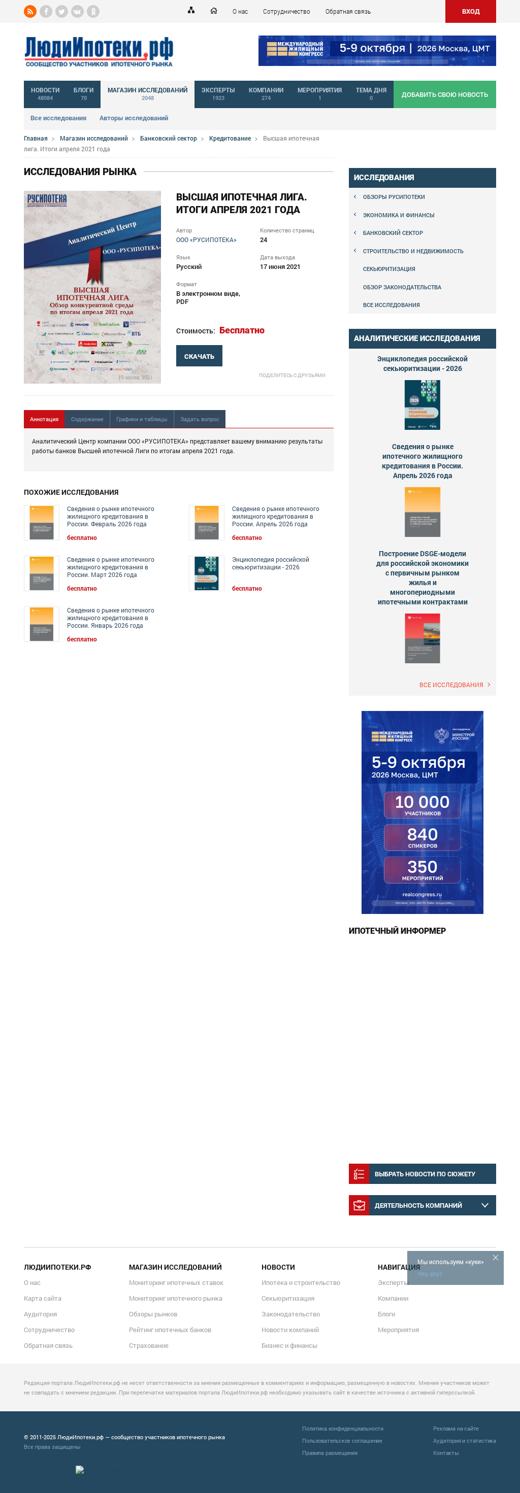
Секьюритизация (389, 269)
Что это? (429, 1274)
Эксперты (393, 1282)
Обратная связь (348, 11)
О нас (240, 11)
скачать (199, 356)
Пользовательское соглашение (342, 1440)
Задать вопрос (199, 419)
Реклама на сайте (456, 1428)
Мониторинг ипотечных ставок (176, 1282)
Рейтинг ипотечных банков (170, 1329)
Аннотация (44, 419)
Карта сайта (42, 1298)
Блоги (386, 1313)
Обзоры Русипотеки (394, 196)
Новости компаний (290, 1329)
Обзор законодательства (402, 287)
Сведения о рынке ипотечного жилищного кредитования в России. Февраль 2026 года (110, 516)
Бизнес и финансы (289, 1345)
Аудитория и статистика (464, 1440)
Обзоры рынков (153, 1313)
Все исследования (58, 117)
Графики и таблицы (142, 419)
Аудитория (40, 1313)
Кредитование (230, 138)
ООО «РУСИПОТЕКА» (206, 239)
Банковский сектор (168, 138)
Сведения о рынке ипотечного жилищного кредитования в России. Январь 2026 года (110, 617)
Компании (393, 1298)
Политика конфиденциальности (342, 1428)
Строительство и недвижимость (413, 251)
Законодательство (291, 1313)
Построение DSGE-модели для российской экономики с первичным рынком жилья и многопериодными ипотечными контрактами (422, 577)
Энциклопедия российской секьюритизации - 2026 (270, 563)
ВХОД (471, 11)
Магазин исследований (94, 138)
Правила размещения (329, 1452)
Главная (36, 138)
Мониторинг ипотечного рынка (175, 1298)
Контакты (446, 1452)
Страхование (149, 1345)
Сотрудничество (286, 11)
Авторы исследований (134, 117)
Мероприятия (398, 1329)
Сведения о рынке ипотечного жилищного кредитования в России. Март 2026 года (110, 567)
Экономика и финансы (399, 215)
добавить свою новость (445, 94)
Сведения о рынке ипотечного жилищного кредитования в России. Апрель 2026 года (275, 516)
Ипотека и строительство (301, 1282)
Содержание (87, 419)
